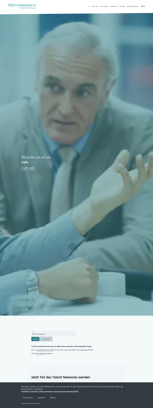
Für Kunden (104, 6)
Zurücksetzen (46, 339)
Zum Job (27, 167)
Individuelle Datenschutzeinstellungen (30, 403)
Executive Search (132, 6)
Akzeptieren (41, 398)
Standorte (113, 6)
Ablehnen (53, 398)
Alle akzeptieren (28, 398)
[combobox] (46, 334)
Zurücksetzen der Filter (45, 350)
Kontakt (122, 6)
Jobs (88, 6)
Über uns (95, 6)
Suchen (35, 339)
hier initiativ (40, 353)
